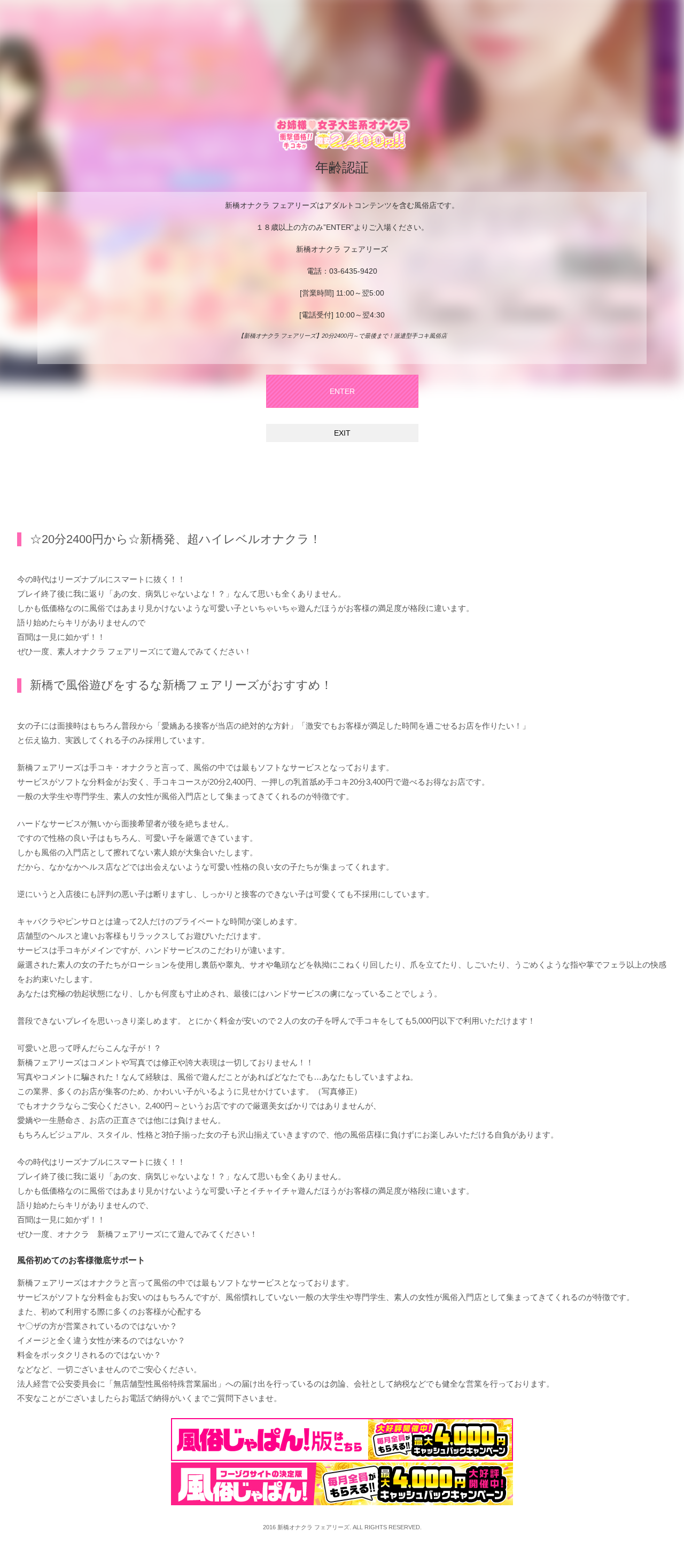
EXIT (342, 433)
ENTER (342, 391)
